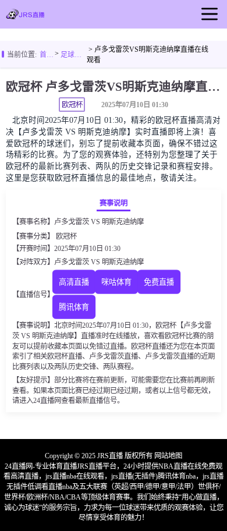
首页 (46, 55)
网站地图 (168, 456)
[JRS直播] (25, 16)
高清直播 (74, 282)
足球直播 (74, 55)
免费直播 (159, 282)
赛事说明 (113, 203)
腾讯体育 (74, 307)
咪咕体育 (116, 282)
